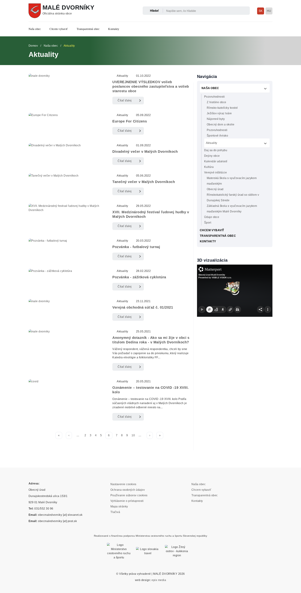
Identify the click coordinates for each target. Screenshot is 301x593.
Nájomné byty (216, 118)
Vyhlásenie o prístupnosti (127, 500)
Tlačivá (115, 512)
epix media (159, 580)
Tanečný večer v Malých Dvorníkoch (143, 182)
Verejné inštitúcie (215, 172)
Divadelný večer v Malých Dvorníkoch (145, 151)
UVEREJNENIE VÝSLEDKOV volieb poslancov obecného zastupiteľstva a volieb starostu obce (150, 86)
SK (261, 10)
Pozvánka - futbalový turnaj (136, 247)
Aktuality (211, 142)
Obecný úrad (215, 189)
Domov (33, 45)
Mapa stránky (119, 506)
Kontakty (113, 28)
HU (269, 10)
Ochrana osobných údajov (127, 489)
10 (133, 435)
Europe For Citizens (129, 121)
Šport (207, 222)
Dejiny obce (212, 155)
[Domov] (35, 10)
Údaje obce (211, 217)
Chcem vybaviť (58, 28)
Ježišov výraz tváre (219, 113)
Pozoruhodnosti (214, 96)
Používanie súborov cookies (128, 495)
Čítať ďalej (125, 100)
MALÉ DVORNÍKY (68, 7)
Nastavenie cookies (123, 484)
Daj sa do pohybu (215, 150)
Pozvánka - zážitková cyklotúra (139, 277)
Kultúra (209, 166)
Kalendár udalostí (215, 161)
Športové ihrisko (217, 135)
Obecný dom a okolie (220, 124)
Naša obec (35, 28)
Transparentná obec (88, 28)
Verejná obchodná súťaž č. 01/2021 (142, 307)
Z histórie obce (216, 102)
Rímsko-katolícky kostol (222, 107)
